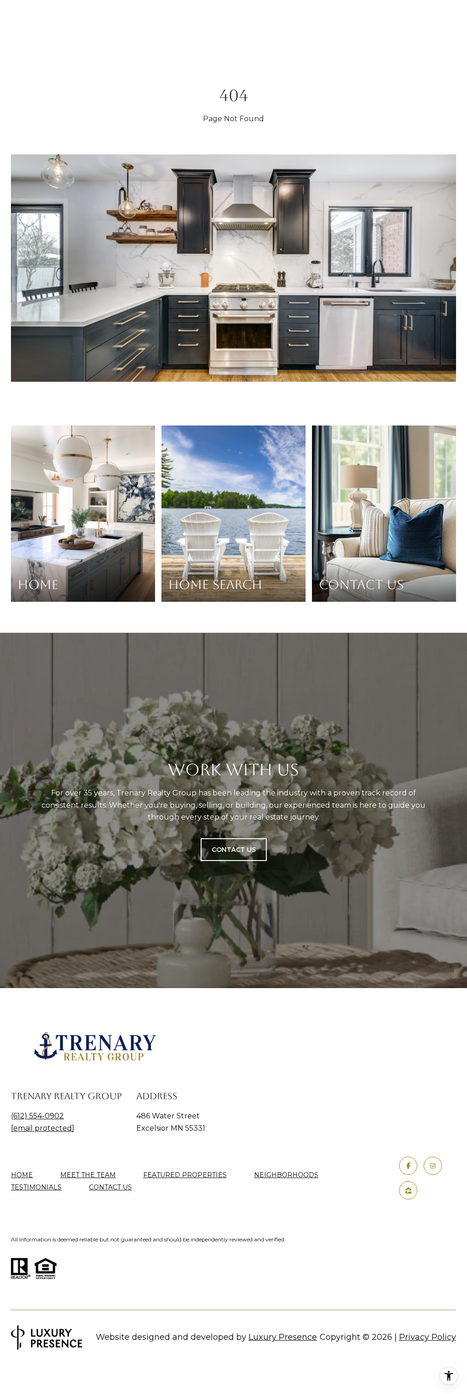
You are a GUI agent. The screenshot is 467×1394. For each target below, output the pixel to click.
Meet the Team (88, 1175)
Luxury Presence (283, 1337)
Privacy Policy (427, 1337)
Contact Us (110, 1187)
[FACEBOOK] (408, 1166)
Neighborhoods (286, 1175)
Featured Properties (185, 1175)
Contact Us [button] (234, 850)
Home (22, 1175)
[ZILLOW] (408, 1190)
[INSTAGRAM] (433, 1166)
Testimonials (36, 1187)
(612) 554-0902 (37, 1116)
